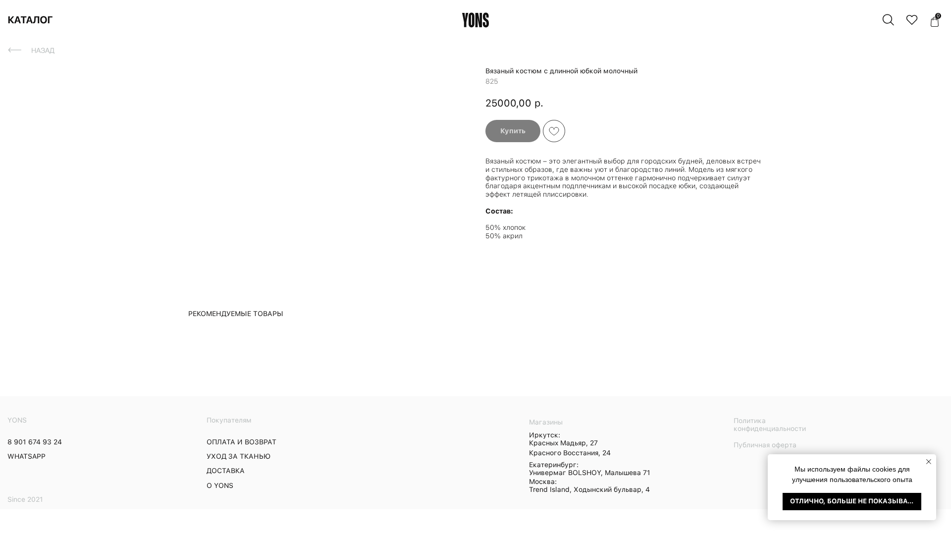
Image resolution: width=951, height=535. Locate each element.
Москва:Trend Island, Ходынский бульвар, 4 (589, 485)
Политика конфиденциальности (770, 424)
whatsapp (26, 456)
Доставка (226, 471)
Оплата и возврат (241, 442)
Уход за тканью (238, 456)
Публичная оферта (765, 445)
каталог (30, 20)
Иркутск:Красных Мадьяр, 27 (563, 439)
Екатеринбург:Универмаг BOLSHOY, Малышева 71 (589, 469)
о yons (220, 485)
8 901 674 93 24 (34, 442)
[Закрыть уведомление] (929, 462)
